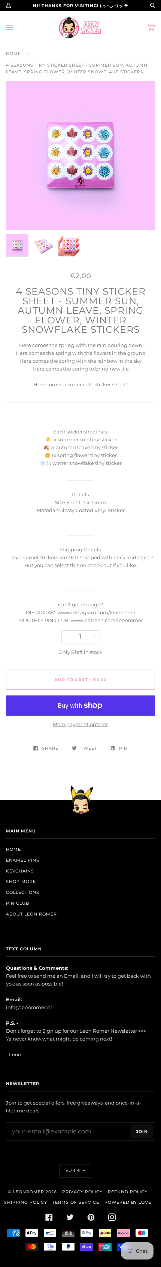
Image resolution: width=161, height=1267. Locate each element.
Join (142, 1131)
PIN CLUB (17, 903)
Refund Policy (128, 1191)
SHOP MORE (21, 881)
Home (13, 53)
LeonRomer (28, 1191)
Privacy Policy (82, 1191)
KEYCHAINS (20, 871)
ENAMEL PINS (22, 860)
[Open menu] (17, 27)
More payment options (80, 724)
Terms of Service (75, 1202)
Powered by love (127, 1202)
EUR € (73, 1170)
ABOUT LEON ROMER (31, 914)
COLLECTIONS (22, 892)
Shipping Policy (25, 1202)
